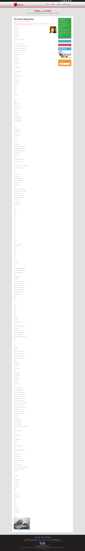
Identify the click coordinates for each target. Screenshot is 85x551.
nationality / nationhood (44, 23)
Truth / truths (28, 24)
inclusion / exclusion (36, 23)
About (53, 4)
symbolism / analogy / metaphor (23, 24)
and (42, 11)
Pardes (58, 4)
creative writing (21, 23)
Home (48, 4)
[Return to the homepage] (19, 4)
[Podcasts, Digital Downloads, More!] (64, 54)
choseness (17, 23)
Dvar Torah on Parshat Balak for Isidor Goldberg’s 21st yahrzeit (64, 26)
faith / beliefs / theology (28, 23)
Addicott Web (45, 548)
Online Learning (66, 4)
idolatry (33, 23)
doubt (24, 23)
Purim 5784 (61, 36)
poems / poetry (50, 23)
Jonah (40, 23)
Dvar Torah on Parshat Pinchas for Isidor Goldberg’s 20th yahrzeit (65, 33)
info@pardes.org (58, 540)
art (15, 23)
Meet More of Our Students (64, 44)
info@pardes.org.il (56, 539)
